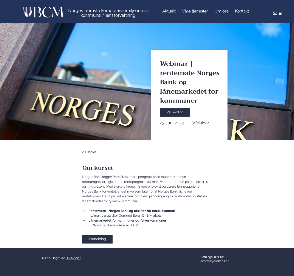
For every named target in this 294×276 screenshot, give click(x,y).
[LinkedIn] (281, 13)
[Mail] (275, 13)
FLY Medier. (73, 258)
